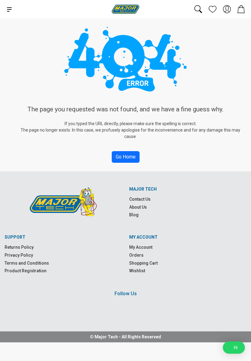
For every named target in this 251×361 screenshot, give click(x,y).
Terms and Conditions (27, 263)
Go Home (126, 157)
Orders (136, 255)
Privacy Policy (19, 255)
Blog (134, 214)
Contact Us (140, 199)
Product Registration (26, 270)
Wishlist (137, 270)
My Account (140, 247)
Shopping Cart (143, 263)
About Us (138, 207)
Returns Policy (19, 247)
